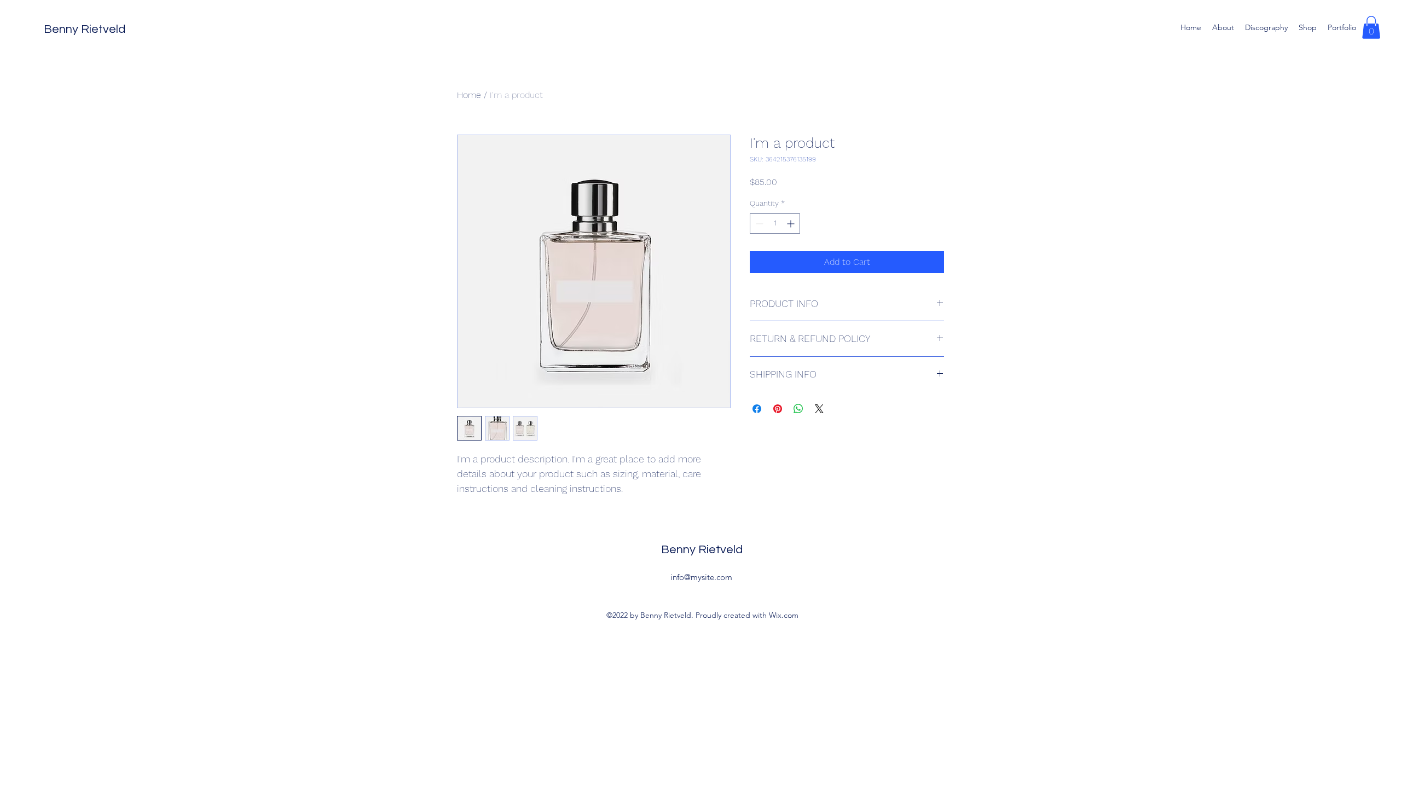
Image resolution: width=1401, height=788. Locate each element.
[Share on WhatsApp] (798, 408)
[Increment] (791, 223)
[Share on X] (819, 408)
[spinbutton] (775, 223)
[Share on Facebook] (756, 408)
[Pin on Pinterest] (777, 408)
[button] (1371, 27)
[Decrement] (758, 223)
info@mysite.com (701, 577)
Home (469, 95)
